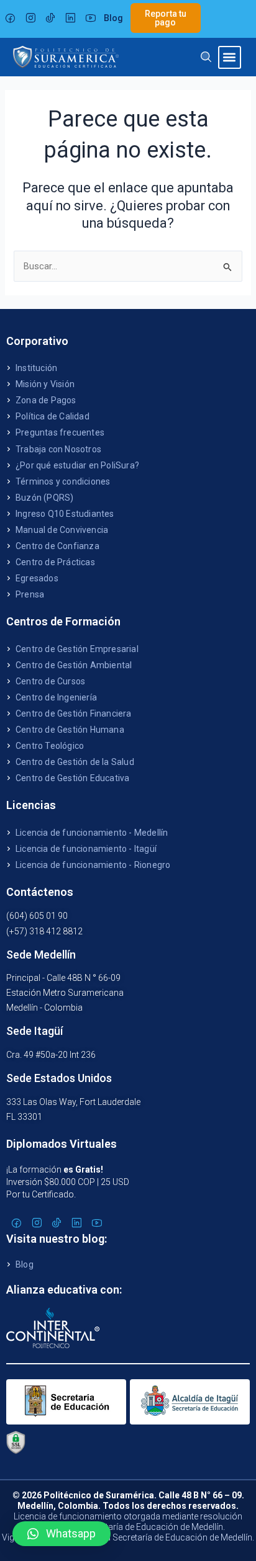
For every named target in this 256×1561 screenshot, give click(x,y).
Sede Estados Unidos (59, 1078)
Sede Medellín (41, 954)
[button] (229, 57)
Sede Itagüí (34, 1030)
